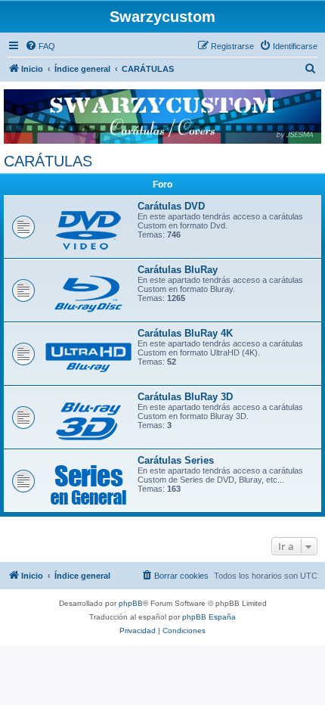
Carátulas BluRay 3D (185, 396)
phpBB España (209, 617)
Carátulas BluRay (178, 269)
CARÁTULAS (48, 161)
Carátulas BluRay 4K (185, 333)
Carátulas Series (176, 460)
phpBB (131, 603)
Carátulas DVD (171, 206)
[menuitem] (40, 46)
